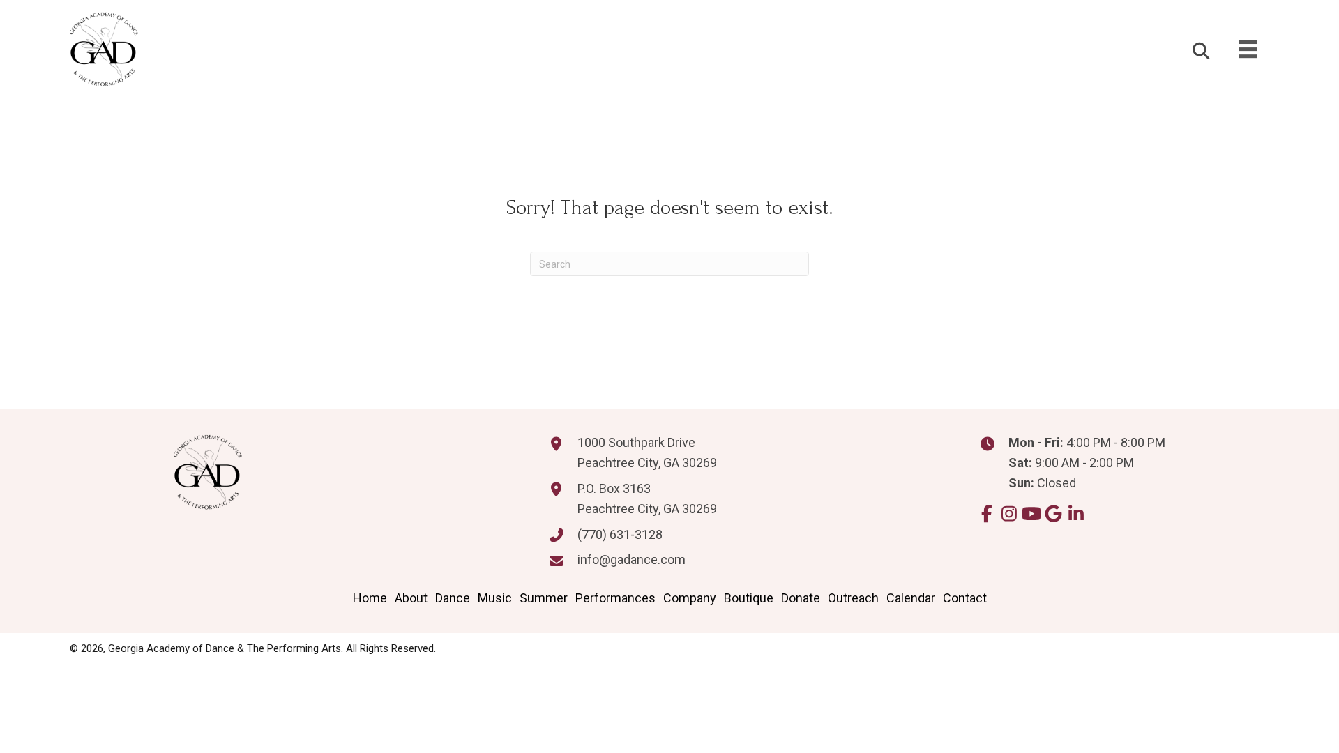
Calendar (910, 598)
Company (689, 598)
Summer (544, 598)
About (411, 598)
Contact (965, 598)
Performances (615, 598)
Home (370, 598)
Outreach (853, 598)
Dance (452, 598)
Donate (800, 598)
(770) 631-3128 (620, 534)
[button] (986, 513)
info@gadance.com (631, 559)
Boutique (748, 598)
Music (495, 598)
